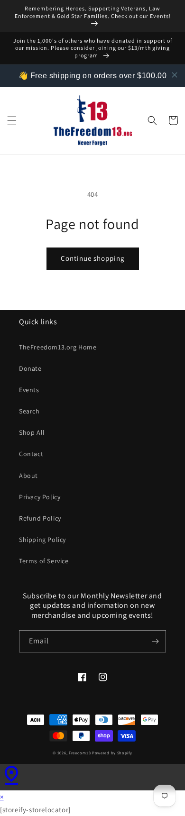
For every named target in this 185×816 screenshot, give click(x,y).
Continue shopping (93, 258)
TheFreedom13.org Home (58, 347)
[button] (11, 120)
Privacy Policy (39, 497)
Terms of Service (44, 561)
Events (29, 389)
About (28, 475)
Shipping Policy (42, 539)
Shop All (32, 432)
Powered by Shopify (112, 752)
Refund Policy (40, 518)
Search (29, 411)
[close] (174, 74)
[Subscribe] (155, 641)
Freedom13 (80, 752)
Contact (31, 453)
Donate (30, 368)
